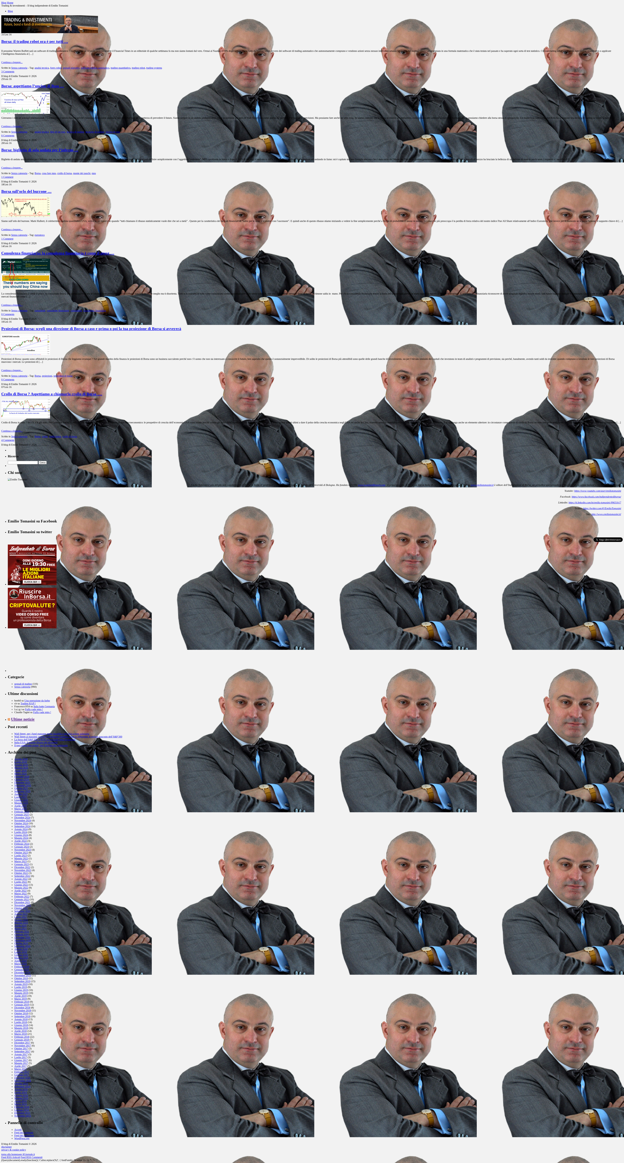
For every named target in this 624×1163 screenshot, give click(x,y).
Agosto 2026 (21, 759)
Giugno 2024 (21, 835)
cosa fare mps (49, 173)
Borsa (38, 173)
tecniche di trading (94, 131)
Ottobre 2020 (21, 943)
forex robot (56, 67)
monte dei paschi (81, 173)
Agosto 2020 (21, 949)
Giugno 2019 (21, 990)
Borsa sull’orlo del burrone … (26, 191)
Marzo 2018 (20, 1034)
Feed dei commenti (24, 1135)
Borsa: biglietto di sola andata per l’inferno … (39, 150)
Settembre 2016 (22, 1086)
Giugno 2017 (21, 1060)
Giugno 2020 (21, 955)
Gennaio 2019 (21, 1004)
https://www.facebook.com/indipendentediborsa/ (596, 496)
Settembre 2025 (22, 791)
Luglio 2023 (20, 855)
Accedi (18, 1129)
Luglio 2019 (20, 987)
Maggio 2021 (21, 922)
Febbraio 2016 (21, 1107)
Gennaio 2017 (21, 1074)
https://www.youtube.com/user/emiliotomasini (597, 490)
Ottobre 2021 (21, 908)
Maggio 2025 (21, 803)
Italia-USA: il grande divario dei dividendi (36, 742)
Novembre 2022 (22, 870)
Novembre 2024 (22, 820)
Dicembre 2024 (22, 817)
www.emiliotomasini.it (482, 485)
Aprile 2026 (20, 770)
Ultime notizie (23, 719)
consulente (40, 310)
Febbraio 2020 (21, 966)
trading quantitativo (120, 67)
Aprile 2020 (20, 960)
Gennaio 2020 (21, 969)
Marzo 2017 (20, 1069)
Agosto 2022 (21, 879)
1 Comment (7, 177)
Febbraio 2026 (21, 776)
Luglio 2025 (20, 797)
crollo (45, 436)
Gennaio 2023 (21, 864)
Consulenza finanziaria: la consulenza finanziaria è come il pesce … (57, 253)
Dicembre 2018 (22, 1007)
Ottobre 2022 (21, 873)
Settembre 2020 (22, 946)
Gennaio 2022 (21, 899)
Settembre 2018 (22, 1016)
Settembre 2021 (22, 911)
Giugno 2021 (21, 920)
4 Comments (7, 440)
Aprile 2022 (20, 890)
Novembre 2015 (22, 1115)
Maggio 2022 (21, 887)
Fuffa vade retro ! (34, 709)
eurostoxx (40, 235)
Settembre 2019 (22, 981)
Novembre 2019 (22, 975)
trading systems (154, 67)
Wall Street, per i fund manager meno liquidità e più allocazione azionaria (51, 733)
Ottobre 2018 (21, 1013)
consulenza (76, 310)
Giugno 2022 (21, 884)
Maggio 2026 (21, 767)
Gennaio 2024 (21, 846)
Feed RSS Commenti (31, 1157)
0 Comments (7, 135)
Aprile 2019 (20, 996)
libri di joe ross (57, 131)
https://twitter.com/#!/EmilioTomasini (602, 508)
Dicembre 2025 (22, 782)
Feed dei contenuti (23, 1132)
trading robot (138, 67)
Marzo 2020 (20, 963)
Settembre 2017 (22, 1051)
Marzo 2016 (20, 1104)
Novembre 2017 (22, 1045)
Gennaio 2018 (21, 1039)
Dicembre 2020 (22, 937)
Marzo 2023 (20, 861)
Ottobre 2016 (21, 1083)
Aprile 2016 (20, 1101)
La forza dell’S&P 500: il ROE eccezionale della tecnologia (44, 739)
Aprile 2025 (20, 805)
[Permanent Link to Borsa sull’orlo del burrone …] (25, 216)
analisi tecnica (42, 67)
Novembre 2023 (22, 849)
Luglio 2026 (20, 762)
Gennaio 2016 (21, 1110)
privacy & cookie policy (13, 1149)
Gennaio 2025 (21, 814)
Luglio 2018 (20, 1022)
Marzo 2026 (20, 773)
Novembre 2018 (22, 1010)
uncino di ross (113, 131)
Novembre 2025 (22, 785)
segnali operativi (71, 67)
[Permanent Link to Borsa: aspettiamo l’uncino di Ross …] (25, 113)
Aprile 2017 (20, 1066)
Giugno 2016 (21, 1095)
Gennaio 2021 (21, 934)
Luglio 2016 (20, 1092)
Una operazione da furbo (37, 700)
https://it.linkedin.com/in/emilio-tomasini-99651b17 (595, 502)
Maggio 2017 (21, 1063)
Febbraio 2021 (21, 931)
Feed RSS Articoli (10, 1157)
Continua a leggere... (12, 62)
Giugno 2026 (21, 765)
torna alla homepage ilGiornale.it (18, 1154)
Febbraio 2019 (21, 1001)
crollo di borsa (64, 173)
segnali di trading (23, 683)
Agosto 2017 (21, 1054)
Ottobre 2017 (21, 1048)
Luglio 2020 (20, 952)
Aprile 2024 (20, 841)
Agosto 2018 (21, 1019)
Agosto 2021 (21, 914)
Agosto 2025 (21, 794)
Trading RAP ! (28, 703)
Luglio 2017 (20, 1057)
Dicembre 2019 (22, 972)
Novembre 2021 (22, 905)
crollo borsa (55, 436)
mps (94, 173)
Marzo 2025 (20, 808)
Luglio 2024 (20, 832)
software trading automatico (95, 67)
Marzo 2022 (20, 893)
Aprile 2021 (20, 925)
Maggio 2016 (21, 1098)
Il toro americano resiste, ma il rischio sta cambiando (41, 745)
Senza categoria (19, 67)
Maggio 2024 (21, 838)
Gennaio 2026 (21, 779)
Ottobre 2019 (21, 978)
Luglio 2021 (20, 917)
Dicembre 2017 (22, 1042)
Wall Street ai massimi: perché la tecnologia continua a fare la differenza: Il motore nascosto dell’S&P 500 (68, 736)
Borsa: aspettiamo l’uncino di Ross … (32, 86)
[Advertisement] (32, 651)
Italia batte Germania (44, 706)
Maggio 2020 (21, 958)
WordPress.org (21, 1138)
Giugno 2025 (21, 800)
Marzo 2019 (20, 998)
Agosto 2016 (21, 1089)
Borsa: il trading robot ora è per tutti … (34, 41)
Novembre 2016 (22, 1080)
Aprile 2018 (20, 1031)
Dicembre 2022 (22, 867)
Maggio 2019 (21, 993)
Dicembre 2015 (22, 1113)
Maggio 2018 (21, 1028)
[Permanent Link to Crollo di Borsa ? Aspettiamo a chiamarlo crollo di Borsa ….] (25, 417)
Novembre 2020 (22, 940)
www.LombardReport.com (371, 485)
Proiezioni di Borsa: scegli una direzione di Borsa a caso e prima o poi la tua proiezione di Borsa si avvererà (91, 329)
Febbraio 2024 (21, 843)
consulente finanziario (58, 310)
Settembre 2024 (22, 826)
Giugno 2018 (21, 1025)
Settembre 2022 (22, 876)
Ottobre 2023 (21, 852)
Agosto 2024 (21, 829)
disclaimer (6, 1146)
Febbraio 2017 (21, 1072)
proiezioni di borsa (62, 375)
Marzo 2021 (20, 928)
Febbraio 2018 (21, 1036)
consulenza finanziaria (94, 310)
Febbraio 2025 (21, 811)
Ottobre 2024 (21, 823)
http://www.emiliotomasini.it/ (606, 514)
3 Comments (7, 71)
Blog (10, 11)
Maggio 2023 (21, 858)
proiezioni (47, 375)
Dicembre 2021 (22, 902)
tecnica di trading (75, 131)
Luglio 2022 (20, 881)
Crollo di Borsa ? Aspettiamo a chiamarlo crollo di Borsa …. (51, 394)
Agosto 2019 (21, 984)
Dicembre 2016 (22, 1077)
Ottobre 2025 (21, 788)
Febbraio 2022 (21, 896)
